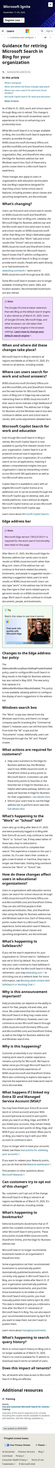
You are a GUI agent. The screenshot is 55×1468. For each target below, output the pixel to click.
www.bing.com (34, 972)
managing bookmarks (34, 1330)
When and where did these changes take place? (27, 86)
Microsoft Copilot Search (35, 514)
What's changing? (13, 82)
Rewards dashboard (38, 1164)
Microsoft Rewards (12, 1174)
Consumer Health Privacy (14, 1459)
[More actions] (50, 37)
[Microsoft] (27, 31)
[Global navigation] (3, 31)
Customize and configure (22, 37)
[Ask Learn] (45, 37)
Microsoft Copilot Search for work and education (27, 96)
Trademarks (7, 1464)
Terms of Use (37, 1459)
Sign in (49, 31)
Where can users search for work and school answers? (26, 91)
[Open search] (42, 31)
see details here (41, 796)
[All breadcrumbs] (4, 37)
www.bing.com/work (13, 270)
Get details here (16, 808)
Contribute (7, 1455)
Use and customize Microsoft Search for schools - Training (26, 1408)
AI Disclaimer (8, 1451)
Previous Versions (26, 1451)
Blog (40, 1451)
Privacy (19, 1455)
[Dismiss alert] (50, 4)
